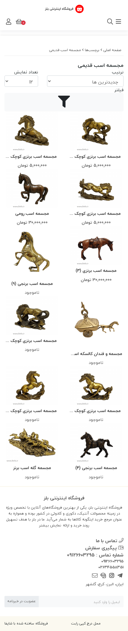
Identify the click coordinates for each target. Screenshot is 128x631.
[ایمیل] (94, 575)
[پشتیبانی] (103, 575)
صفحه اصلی (112, 50)
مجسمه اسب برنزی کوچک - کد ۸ (96, 214)
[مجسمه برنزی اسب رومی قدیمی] (32, 188)
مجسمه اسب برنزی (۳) (96, 270)
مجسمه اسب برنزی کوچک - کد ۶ (32, 411)
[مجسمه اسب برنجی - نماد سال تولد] (32, 252)
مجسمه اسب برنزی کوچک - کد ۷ (96, 411)
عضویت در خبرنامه (21, 601)
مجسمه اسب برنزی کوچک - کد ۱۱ (96, 157)
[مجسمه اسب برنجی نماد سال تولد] (96, 442)
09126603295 (112, 561)
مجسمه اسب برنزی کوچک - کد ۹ (32, 341)
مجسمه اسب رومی (32, 213)
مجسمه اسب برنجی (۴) (96, 467)
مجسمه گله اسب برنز (32, 467)
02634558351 (111, 567)
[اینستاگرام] (111, 575)
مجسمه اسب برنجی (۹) (32, 283)
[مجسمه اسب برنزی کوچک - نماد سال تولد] (96, 130)
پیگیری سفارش (101, 548)
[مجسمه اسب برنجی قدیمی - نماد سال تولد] (96, 245)
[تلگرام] (120, 575)
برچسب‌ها (92, 50)
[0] (18, 21)
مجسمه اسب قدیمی (65, 50)
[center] (102, 21)
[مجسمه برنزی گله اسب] (32, 442)
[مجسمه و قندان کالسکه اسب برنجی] (96, 322)
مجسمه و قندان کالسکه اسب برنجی (96, 354)
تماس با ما (107, 541)
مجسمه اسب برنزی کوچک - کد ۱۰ (32, 157)
